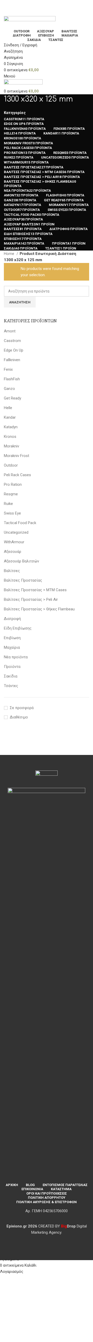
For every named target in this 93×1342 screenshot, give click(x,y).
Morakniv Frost (16, 455)
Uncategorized (16, 532)
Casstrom (12, 340)
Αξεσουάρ (12, 551)
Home (9, 253)
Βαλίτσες (12, 570)
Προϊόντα (12, 666)
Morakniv (11, 446)
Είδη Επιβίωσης (18, 628)
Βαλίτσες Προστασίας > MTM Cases (35, 590)
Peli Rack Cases (17, 475)
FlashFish (12, 379)
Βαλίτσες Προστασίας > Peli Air (31, 599)
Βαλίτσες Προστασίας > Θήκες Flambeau (39, 609)
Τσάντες (11, 685)
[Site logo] (30, 21)
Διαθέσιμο (19, 717)
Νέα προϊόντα (16, 657)
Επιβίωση (12, 638)
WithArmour (14, 542)
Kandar (10, 417)
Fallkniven (12, 360)
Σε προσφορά (22, 707)
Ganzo (9, 388)
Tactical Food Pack (20, 522)
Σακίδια (10, 676)
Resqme (11, 494)
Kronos (10, 436)
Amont (10, 331)
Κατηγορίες (15, 113)
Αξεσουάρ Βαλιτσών (21, 561)
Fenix (8, 369)
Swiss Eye (12, 513)
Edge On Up (13, 350)
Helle (8, 407)
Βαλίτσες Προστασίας (23, 580)
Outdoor (11, 465)
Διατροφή (12, 618)
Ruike (8, 503)
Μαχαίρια (12, 647)
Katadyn (11, 427)
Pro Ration (13, 484)
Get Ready (12, 398)
